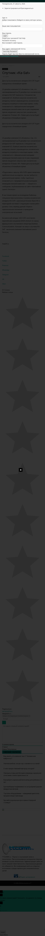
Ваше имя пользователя (11, 26)
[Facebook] (4, 13)
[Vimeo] (9, 13)
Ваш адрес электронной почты (14, 49)
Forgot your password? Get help (13, 38)
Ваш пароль (6, 33)
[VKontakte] (11, 13)
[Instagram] (6, 13)
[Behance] (3, 13)
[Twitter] (8, 13)
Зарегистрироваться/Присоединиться (18, 8)
